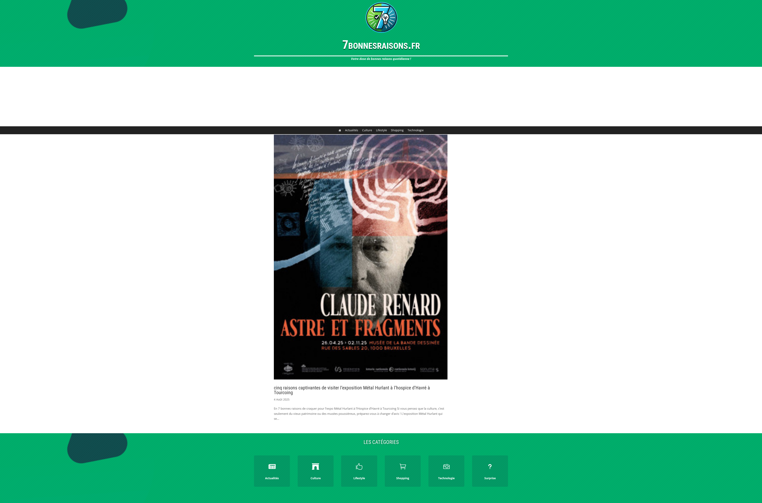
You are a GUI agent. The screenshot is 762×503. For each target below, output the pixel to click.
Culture (367, 130)
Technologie (416, 130)
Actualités (351, 130)
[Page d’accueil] (339, 130)
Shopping (397, 130)
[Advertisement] (381, 96)
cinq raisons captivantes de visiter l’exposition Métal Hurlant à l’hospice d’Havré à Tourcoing (352, 390)
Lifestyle (381, 130)
